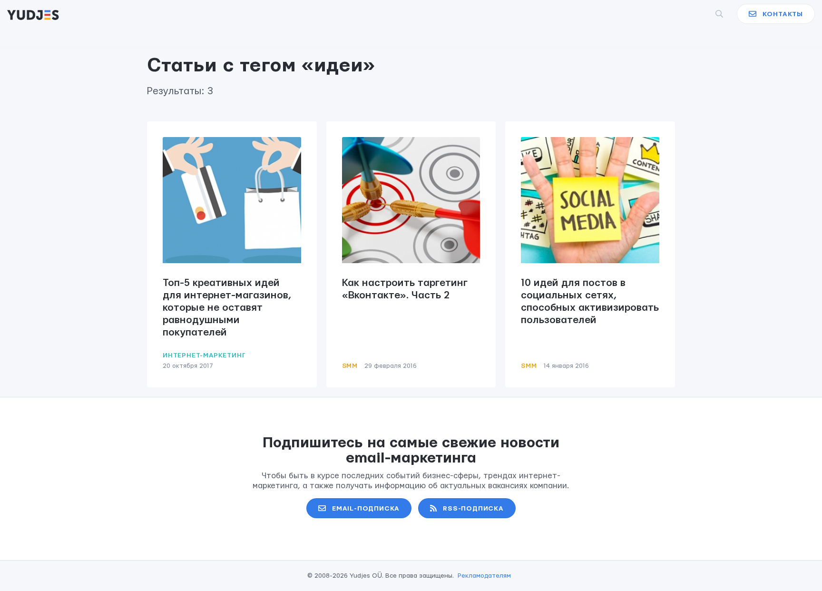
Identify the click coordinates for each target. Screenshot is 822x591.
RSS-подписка (473, 508)
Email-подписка (366, 508)
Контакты (783, 14)
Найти (703, 13)
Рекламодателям (484, 575)
